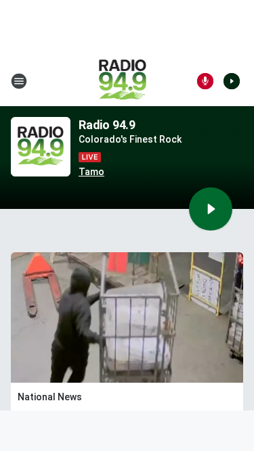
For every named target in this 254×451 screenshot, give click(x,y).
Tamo (91, 171)
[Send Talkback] (205, 81)
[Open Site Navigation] (19, 81)
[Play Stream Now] (232, 81)
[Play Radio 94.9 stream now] (41, 147)
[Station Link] (123, 81)
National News (50, 396)
